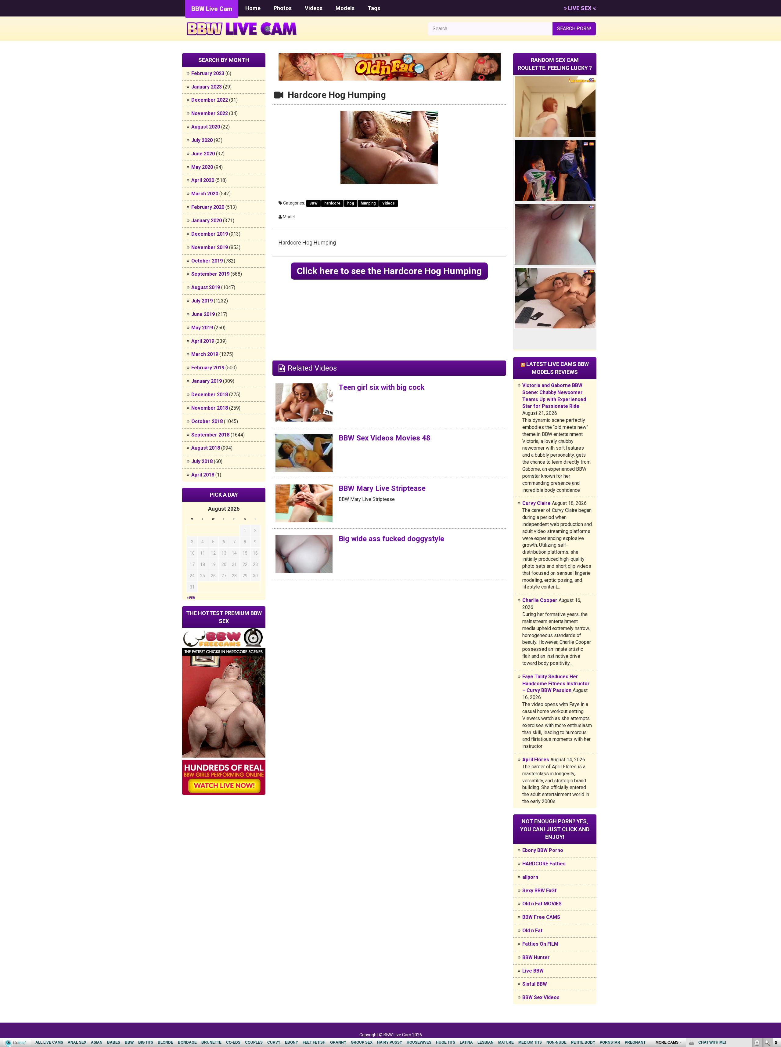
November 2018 (209, 408)
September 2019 (210, 274)
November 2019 (209, 247)
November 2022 (209, 113)
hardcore (332, 203)
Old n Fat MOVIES (542, 904)
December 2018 (209, 394)
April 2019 (202, 341)
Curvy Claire (536, 503)
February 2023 (207, 73)
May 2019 (202, 328)
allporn (530, 877)
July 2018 (202, 461)
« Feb (191, 598)
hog (350, 203)
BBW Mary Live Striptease (382, 488)
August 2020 (205, 127)
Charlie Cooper (539, 600)
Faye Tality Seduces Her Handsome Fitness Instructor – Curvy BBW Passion (556, 684)
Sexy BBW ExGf (539, 890)
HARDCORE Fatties (544, 864)
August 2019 (205, 287)
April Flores (535, 760)
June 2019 (203, 314)
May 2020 (202, 167)
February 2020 (207, 207)
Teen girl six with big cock (382, 387)
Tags (374, 8)
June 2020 (203, 154)
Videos (313, 8)
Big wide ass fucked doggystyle (391, 538)
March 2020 (204, 194)
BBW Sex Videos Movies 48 (384, 438)
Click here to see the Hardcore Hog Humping (389, 271)
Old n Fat (532, 930)
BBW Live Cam (211, 9)
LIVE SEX (580, 8)
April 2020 (202, 180)
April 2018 (202, 475)
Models (345, 8)
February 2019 (207, 368)
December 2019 (209, 234)
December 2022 (209, 100)
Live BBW (533, 971)
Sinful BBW (534, 984)
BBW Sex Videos (541, 997)
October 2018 (207, 421)
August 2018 (205, 448)
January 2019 (206, 381)
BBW (313, 203)
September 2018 (210, 435)
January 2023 (206, 87)
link (775, 951)
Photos (283, 8)
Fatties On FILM (540, 944)
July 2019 (202, 301)
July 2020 (202, 140)
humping (368, 203)
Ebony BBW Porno (542, 850)
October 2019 (207, 261)
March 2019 (204, 354)
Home (253, 8)
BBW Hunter (536, 957)
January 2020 (206, 220)
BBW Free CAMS (541, 917)
